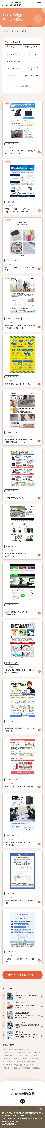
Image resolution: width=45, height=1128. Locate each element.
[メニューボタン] (39, 4)
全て (5, 1049)
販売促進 (34, 1058)
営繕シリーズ (8, 1055)
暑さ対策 (36, 1068)
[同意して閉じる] (41, 1109)
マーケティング (9, 1062)
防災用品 (21, 1062)
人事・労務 (29, 1065)
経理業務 (18, 1065)
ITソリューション (35, 1052)
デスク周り (8, 1065)
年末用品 (26, 1068)
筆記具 (16, 1058)
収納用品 (35, 1055)
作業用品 (17, 1068)
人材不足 (7, 1058)
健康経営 (25, 1058)
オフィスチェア (9, 1052)
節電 (26, 1055)
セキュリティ (25, 1049)
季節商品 (13, 1049)
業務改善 (21, 1052)
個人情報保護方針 (8, 1124)
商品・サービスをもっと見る (21, 975)
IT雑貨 (19, 1055)
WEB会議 (31, 1062)
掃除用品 (7, 1068)
